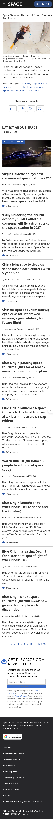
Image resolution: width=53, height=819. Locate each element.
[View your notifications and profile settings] (42, 4)
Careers (6, 795)
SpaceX (25, 83)
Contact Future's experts (14, 753)
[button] (47, 4)
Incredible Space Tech (15, 86)
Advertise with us (10, 783)
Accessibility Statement (13, 777)
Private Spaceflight (14, 141)
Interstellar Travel (30, 90)
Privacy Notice (21, 696)
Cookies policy (10, 771)
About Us (7, 747)
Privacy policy (9, 765)
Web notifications (11, 789)
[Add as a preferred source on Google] (12, 737)
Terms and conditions (13, 759)
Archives (41, 644)
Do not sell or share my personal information (23, 801)
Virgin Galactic (39, 83)
